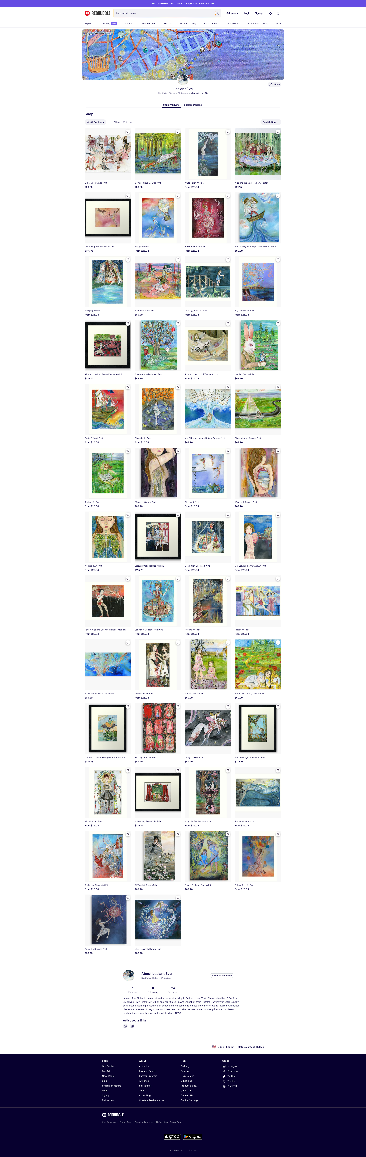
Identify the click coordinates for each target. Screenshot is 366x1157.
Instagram (232, 1066)
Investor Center (147, 1071)
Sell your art (145, 1085)
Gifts (278, 23)
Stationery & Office (257, 23)
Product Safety (189, 1085)
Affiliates (144, 1080)
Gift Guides (108, 1066)
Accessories (233, 23)
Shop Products (171, 104)
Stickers (129, 23)
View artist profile (199, 93)
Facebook (232, 1071)
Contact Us (187, 1095)
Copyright (186, 1090)
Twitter (231, 1076)
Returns (185, 1071)
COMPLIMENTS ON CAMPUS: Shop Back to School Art (183, 3)
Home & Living (188, 23)
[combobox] (167, 13)
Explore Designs (193, 104)
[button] (183, 3)
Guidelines (186, 1080)
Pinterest (232, 1086)
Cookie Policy (176, 1122)
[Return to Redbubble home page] (97, 13)
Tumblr (231, 1081)
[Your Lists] (270, 13)
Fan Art (106, 1071)
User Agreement (109, 1122)
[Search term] (217, 13)
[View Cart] (277, 13)
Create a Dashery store (151, 1100)
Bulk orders (108, 1100)
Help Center (187, 1076)
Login (105, 1090)
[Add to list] (128, 132)
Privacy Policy (126, 1122)
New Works (108, 1076)
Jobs (141, 1090)
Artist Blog (145, 1095)
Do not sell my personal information (151, 1122)
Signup (106, 1095)
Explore (89, 23)
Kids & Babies (211, 23)
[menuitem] (89, 23)
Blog (104, 1080)
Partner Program (148, 1076)
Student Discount (111, 1085)
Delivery (185, 1066)
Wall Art (168, 23)
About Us (144, 1066)
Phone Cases (149, 23)
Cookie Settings (189, 1100)
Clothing (108, 23)
